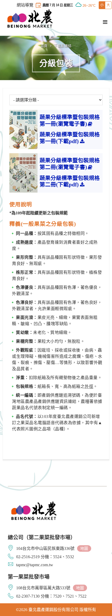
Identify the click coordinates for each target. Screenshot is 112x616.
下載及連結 (63, 46)
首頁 (44, 46)
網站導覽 (25, 5)
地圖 (84, 548)
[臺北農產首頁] (30, 18)
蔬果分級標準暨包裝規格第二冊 (70, 163)
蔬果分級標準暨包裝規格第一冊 (70, 120)
